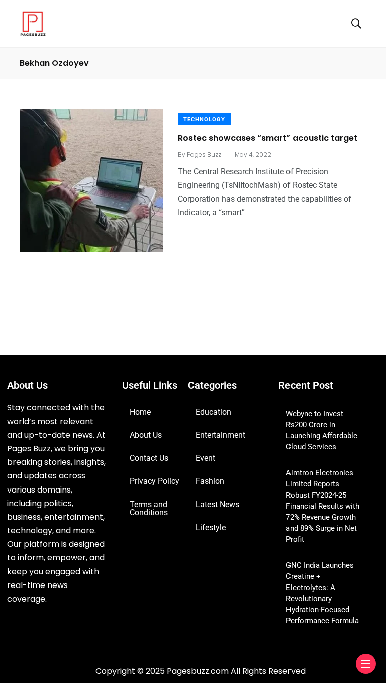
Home (140, 412)
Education (213, 412)
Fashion (210, 481)
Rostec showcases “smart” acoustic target (267, 138)
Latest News (217, 504)
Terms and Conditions (149, 508)
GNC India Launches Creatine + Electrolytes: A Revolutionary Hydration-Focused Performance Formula (322, 593)
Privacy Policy (154, 481)
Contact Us (149, 458)
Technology (204, 119)
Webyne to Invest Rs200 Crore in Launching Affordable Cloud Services (321, 430)
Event (205, 458)
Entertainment (220, 435)
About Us (146, 435)
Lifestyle (211, 527)
